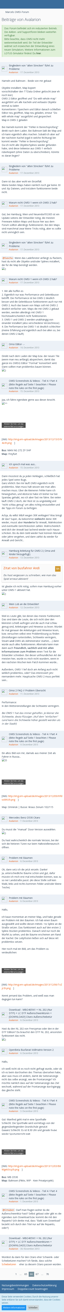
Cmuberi (9, 1210)
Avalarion (13, 72)
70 (47, 1274)
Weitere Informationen (14, 1307)
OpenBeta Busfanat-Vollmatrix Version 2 (31, 1049)
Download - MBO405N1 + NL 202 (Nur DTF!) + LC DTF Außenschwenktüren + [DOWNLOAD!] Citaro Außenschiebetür (30, 1013)
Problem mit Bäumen (21, 857)
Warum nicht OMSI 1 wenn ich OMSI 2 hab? (33, 202)
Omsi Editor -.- (17, 344)
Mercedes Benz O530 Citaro (24, 817)
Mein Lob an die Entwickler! (24, 604)
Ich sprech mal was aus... (22, 464)
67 (37, 1274)
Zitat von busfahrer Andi (21, 568)
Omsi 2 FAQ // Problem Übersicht (27, 690)
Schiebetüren (9, 1264)
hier (38, 53)
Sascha (9, 258)
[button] (4, 4)
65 (25, 1274)
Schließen (33, 1307)
